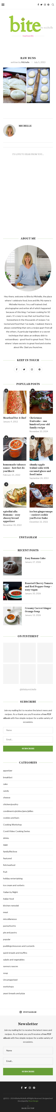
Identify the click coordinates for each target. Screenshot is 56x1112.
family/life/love (10, 851)
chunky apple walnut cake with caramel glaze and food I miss (40, 469)
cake (5, 784)
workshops (8, 986)
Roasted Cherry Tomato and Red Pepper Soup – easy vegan (39, 586)
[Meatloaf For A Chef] (14, 402)
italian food (8, 898)
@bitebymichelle (28, 689)
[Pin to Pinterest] (43, 114)
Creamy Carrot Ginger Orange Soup (38, 610)
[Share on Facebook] (36, 114)
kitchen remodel (11, 905)
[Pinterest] (48, 4)
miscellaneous (10, 919)
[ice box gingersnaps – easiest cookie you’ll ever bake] (41, 495)
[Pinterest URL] (10, 652)
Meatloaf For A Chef (14, 417)
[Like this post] (32, 114)
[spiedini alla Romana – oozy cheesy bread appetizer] (14, 495)
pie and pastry (10, 932)
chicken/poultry (10, 804)
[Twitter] (41, 4)
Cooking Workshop (12, 824)
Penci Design (33, 1101)
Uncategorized (10, 979)
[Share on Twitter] (39, 114)
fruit (5, 871)
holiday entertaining (13, 878)
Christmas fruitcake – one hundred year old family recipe (40, 422)
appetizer (7, 770)
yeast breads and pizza (14, 993)
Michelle (25, 62)
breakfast (7, 777)
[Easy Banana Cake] (12, 566)
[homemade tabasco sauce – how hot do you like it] (14, 449)
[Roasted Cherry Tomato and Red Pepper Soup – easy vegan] (12, 591)
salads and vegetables (14, 959)
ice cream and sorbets (13, 885)
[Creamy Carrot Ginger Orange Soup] (12, 616)
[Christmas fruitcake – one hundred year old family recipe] (41, 402)
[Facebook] (38, 4)
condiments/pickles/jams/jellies (18, 811)
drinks (6, 838)
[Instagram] (45, 4)
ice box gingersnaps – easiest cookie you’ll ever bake (41, 515)
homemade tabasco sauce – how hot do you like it (14, 468)
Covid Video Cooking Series (16, 831)
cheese (6, 797)
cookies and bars (11, 817)
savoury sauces (10, 966)
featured (7, 858)
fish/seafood (9, 865)
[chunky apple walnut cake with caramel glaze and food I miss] (41, 449)
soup (5, 973)
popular (6, 939)
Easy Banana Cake (35, 558)
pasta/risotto (9, 925)
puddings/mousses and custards (19, 946)
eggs (5, 844)
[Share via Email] (46, 114)
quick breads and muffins (15, 952)
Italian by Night (10, 892)
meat (5, 912)
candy (6, 790)
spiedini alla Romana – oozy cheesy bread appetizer (11, 516)
